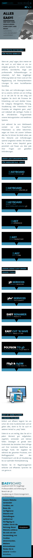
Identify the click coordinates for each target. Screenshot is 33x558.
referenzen (25, 3)
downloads (20, 3)
